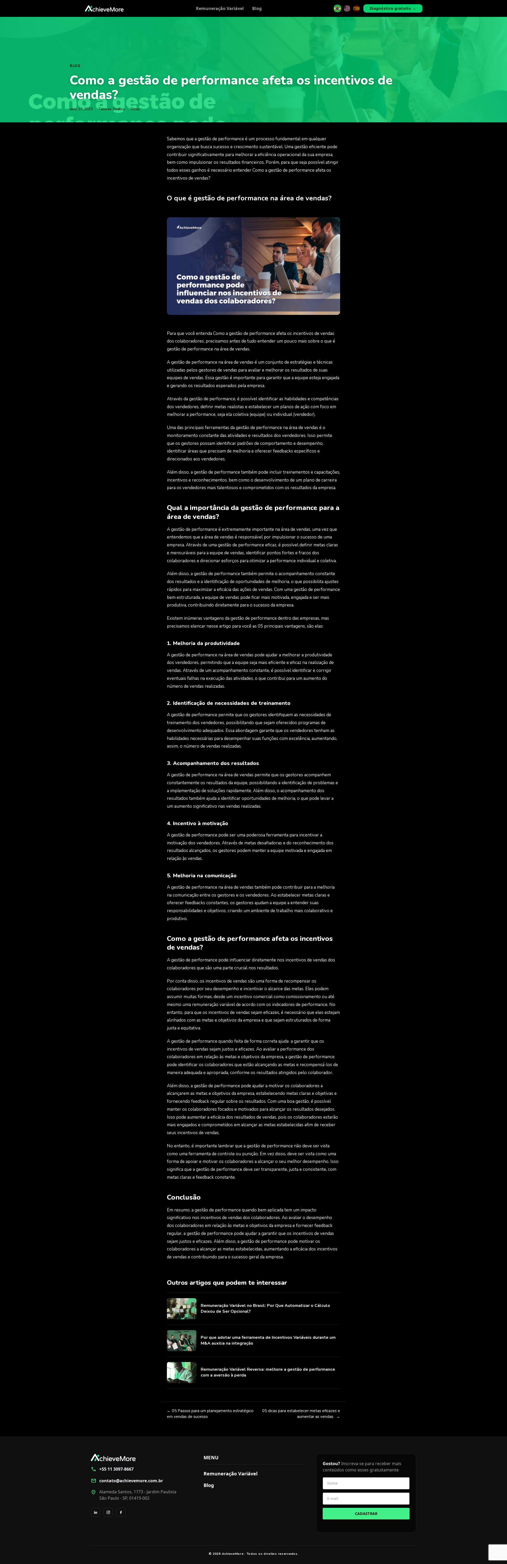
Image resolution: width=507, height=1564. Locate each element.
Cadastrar (366, 1513)
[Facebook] (121, 1512)
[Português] (337, 8)
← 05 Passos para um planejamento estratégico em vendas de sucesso (210, 1413)
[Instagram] (108, 1512)
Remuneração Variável (220, 8)
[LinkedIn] (95, 1512)
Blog (257, 8)
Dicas (135, 109)
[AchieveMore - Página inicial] (104, 8)
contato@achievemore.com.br (127, 1481)
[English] (347, 8)
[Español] (356, 8)
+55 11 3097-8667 (112, 1469)
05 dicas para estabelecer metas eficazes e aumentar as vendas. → (301, 1413)
